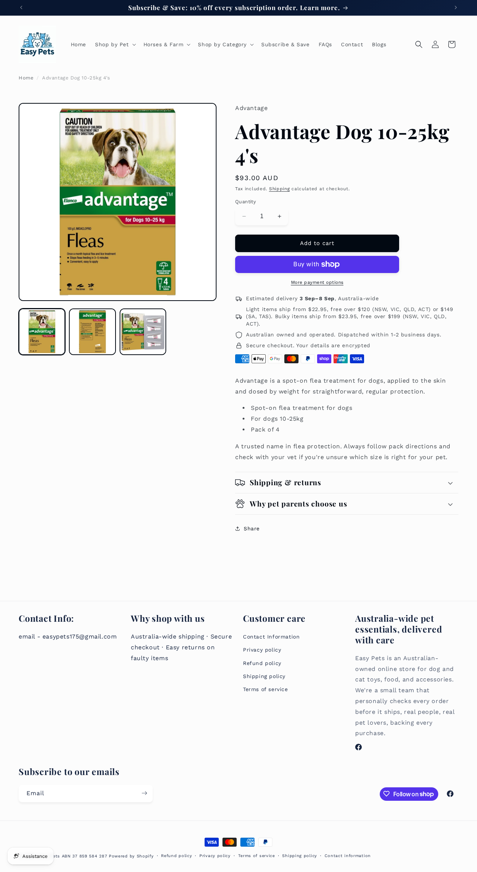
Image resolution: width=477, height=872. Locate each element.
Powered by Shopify (131, 856)
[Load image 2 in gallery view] (92, 331)
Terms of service (265, 689)
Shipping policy (264, 676)
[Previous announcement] (21, 7)
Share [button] (252, 528)
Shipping (279, 188)
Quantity (245, 201)
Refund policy (262, 663)
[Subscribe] (144, 793)
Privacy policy (262, 650)
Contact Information (271, 637)
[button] (115, 44)
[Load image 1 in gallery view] (42, 331)
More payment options (317, 282)
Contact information (348, 855)
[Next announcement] (456, 7)
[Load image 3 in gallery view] (143, 331)
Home (26, 78)
